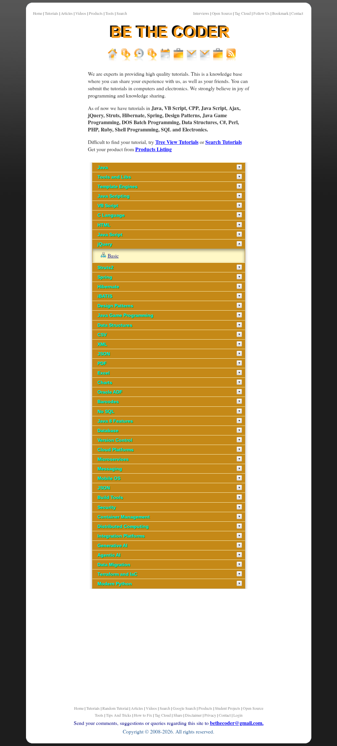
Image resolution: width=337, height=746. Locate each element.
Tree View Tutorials (176, 142)
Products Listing (153, 149)
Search (122, 13)
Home (37, 13)
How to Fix (143, 715)
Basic (113, 255)
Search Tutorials (223, 142)
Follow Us (261, 13)
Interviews (201, 13)
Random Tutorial (115, 708)
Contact (297, 13)
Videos (80, 13)
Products (96, 13)
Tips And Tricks (118, 715)
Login (238, 715)
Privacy (210, 715)
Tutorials (51, 13)
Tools (109, 13)
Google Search (184, 708)
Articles (67, 13)
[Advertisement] (54, 230)
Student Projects (227, 708)
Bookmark (280, 13)
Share (177, 715)
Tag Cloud (243, 13)
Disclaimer (193, 715)
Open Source (222, 13)
